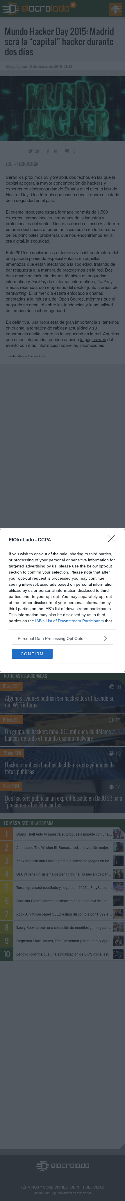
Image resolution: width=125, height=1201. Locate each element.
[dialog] (62, 600)
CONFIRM (32, 654)
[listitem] (62, 638)
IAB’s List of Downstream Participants (69, 620)
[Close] (113, 540)
